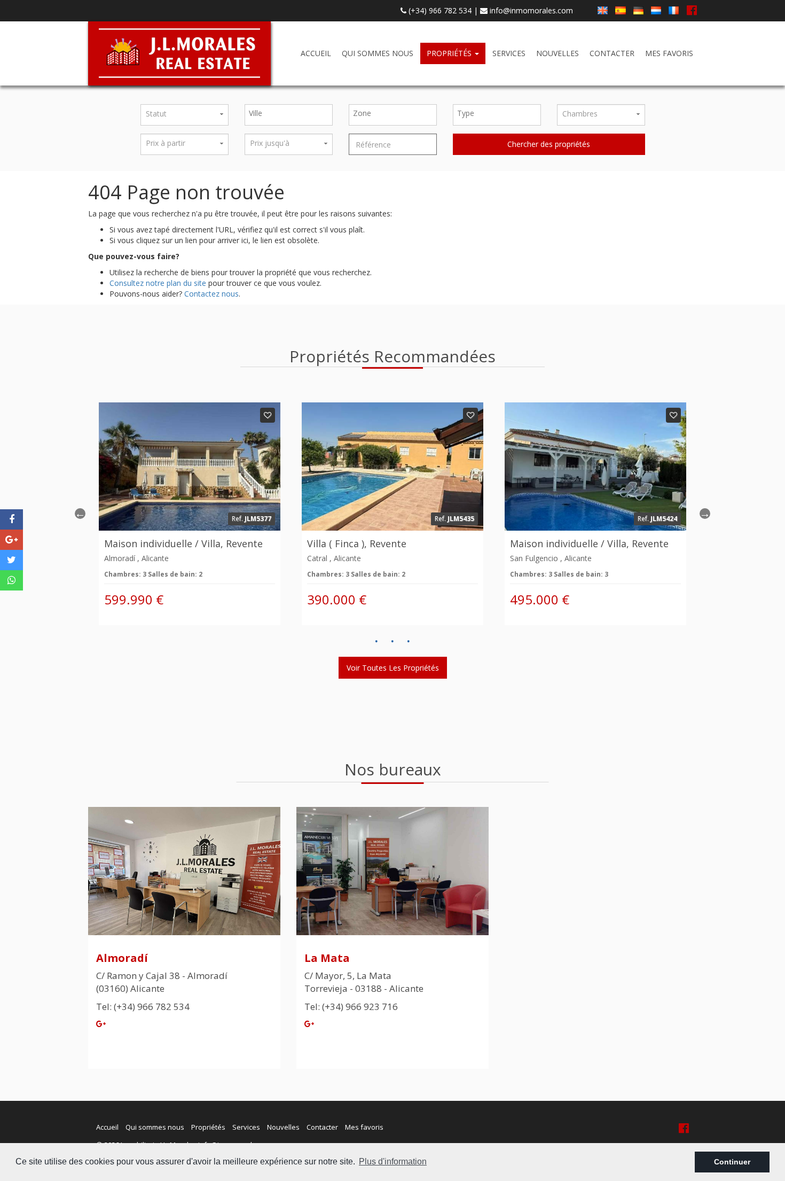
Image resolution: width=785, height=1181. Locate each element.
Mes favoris (669, 53)
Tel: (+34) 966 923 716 (351, 1006)
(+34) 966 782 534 (439, 10)
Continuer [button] (732, 1161)
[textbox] (291, 113)
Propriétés (450, 53)
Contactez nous (211, 294)
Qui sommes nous (377, 53)
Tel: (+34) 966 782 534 (143, 1006)
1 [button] (376, 641)
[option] (189, 513)
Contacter (612, 53)
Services (508, 53)
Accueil (316, 53)
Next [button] (705, 513)
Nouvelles (557, 53)
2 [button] (392, 641)
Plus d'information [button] (393, 1161)
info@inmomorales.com (530, 10)
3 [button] (408, 641)
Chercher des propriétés (548, 144)
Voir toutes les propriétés (393, 668)
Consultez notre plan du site (157, 283)
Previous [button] (80, 513)
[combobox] (289, 115)
